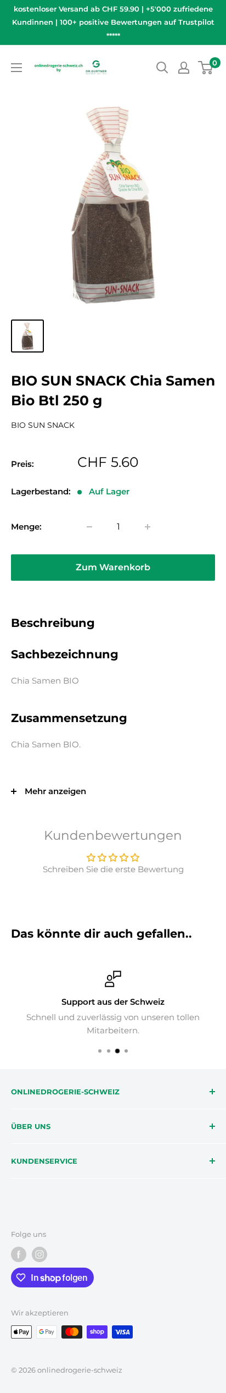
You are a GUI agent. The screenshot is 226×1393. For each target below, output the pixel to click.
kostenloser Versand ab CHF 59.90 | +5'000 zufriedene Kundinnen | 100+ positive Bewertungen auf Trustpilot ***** (113, 22)
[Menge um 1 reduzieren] (89, 526)
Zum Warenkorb (113, 567)
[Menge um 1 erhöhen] (147, 526)
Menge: (26, 526)
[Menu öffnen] (16, 67)
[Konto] (183, 68)
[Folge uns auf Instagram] (39, 1254)
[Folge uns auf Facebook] (18, 1254)
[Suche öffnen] (162, 68)
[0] (206, 67)
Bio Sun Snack (43, 425)
